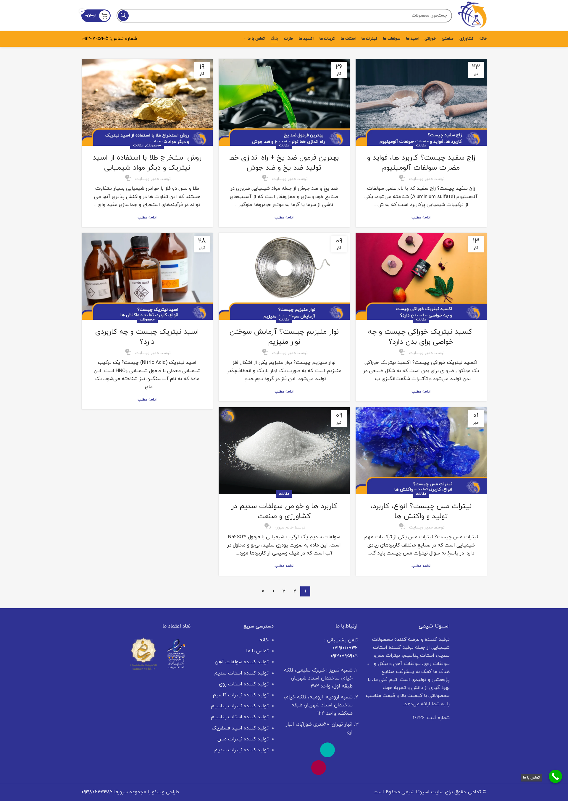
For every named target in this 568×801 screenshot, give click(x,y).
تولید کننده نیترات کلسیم (241, 695)
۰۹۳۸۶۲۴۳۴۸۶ (97, 792)
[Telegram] (292, 749)
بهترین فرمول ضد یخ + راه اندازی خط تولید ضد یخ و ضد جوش (284, 163)
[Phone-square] (327, 749)
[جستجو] (123, 15)
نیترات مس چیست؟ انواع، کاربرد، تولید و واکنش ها (421, 511)
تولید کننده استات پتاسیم (240, 717)
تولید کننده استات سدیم (241, 673)
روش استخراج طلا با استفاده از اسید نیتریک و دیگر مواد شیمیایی (147, 163)
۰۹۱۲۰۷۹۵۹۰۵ (95, 38)
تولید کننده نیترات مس (243, 739)
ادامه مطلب (421, 218)
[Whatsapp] (345, 749)
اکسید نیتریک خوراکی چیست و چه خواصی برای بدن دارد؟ (421, 337)
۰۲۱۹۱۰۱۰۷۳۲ (345, 648)
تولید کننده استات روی (244, 684)
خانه (264, 640)
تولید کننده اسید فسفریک (240, 728)
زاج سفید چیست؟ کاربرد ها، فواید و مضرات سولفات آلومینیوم (421, 163)
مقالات (421, 145)
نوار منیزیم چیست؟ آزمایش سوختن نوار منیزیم (284, 337)
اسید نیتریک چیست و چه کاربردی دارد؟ (147, 337)
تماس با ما (257, 651)
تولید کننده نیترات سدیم (241, 750)
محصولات (153, 145)
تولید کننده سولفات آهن (242, 662)
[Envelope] (309, 749)
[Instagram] (318, 767)
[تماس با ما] (555, 776)
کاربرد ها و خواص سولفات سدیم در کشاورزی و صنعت (284, 511)
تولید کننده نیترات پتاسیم (240, 706)
